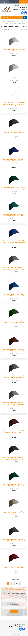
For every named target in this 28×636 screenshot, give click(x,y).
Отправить (14, 611)
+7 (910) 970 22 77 (22, 7)
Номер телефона (14, 604)
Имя (14, 597)
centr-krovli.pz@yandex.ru (20, 9)
